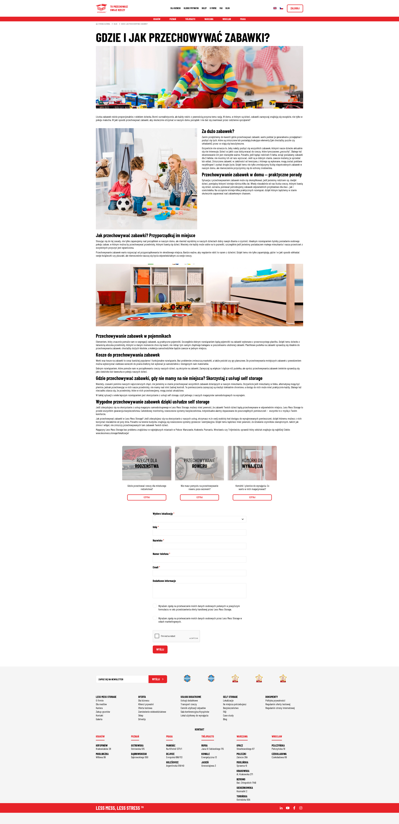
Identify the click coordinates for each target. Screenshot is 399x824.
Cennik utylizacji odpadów (193, 708)
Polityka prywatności (275, 700)
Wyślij (160, 649)
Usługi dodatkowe (189, 700)
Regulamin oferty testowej (277, 704)
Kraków (156, 19)
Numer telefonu (160, 554)
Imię (155, 527)
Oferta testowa (145, 708)
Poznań (173, 19)
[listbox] (199, 519)
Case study (228, 715)
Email (155, 567)
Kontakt (99, 715)
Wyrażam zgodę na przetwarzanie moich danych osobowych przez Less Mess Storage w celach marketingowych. (200, 619)
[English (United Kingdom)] (275, 8)
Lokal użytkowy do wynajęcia (194, 715)
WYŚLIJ (156, 679)
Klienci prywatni (191, 8)
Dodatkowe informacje (164, 580)
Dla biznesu (176, 8)
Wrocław (227, 19)
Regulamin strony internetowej (280, 708)
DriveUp (142, 719)
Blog (228, 8)
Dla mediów (101, 704)
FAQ (221, 8)
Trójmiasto (190, 19)
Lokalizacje (228, 700)
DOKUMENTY (271, 696)
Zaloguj (295, 8)
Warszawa (208, 19)
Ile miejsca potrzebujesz (234, 704)
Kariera (99, 708)
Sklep (204, 8)
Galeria (99, 719)
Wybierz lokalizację (163, 513)
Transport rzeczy (189, 704)
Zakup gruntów (103, 711)
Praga (243, 19)
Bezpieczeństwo (230, 708)
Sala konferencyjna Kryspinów (195, 711)
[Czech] (281, 8)
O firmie (213, 8)
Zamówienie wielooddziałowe (152, 711)
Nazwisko (157, 540)
